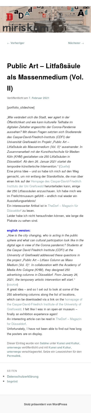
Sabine (44, 343)
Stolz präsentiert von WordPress (45, 404)
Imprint (12, 381)
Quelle (64, 166)
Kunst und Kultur (68, 343)
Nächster (76, 43)
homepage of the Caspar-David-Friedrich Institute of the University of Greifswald (44, 304)
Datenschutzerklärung (22, 376)
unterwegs (14, 347)
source (12, 284)
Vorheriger (15, 43)
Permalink (14, 356)
